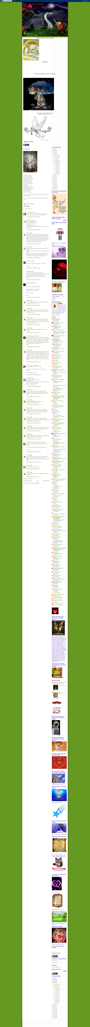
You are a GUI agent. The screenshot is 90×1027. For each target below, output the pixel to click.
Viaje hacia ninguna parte (58, 594)
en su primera (56, 967)
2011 (54, 185)
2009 (54, 188)
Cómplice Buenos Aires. (57, 553)
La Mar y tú (55, 471)
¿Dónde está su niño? (57, 495)
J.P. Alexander (30, 212)
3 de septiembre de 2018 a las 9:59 (33, 324)
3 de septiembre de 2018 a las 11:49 (33, 374)
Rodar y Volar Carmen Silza (59, 351)
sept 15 (56, 993)
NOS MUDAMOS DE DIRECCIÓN (59, 458)
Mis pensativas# (56, 352)
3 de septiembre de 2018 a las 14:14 (33, 422)
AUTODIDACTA (56, 347)
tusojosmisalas (56, 564)
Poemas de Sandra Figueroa (59, 335)
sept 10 (56, 166)
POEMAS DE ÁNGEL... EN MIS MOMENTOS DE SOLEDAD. (59, 548)
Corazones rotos (61, 685)
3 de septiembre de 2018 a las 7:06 (33, 257)
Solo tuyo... (55, 491)
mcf (54, 438)
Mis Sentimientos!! (57, 575)
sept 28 (56, 161)
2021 (54, 149)
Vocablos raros (56, 523)
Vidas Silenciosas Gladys (34, 4)
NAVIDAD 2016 (56, 455)
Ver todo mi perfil (55, 315)
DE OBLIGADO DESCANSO (58, 381)
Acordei (54, 499)
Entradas (55, 960)
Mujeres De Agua (56, 435)
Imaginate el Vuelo (56, 510)
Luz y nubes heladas (57, 428)
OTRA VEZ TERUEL (57, 345)
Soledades (55, 363)
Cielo (54, 503)
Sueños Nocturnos (57, 537)
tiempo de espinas (56, 420)
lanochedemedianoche (32, 336)
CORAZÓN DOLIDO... (57, 550)
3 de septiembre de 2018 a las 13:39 (33, 404)
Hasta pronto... (56, 487)
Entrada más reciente (27, 480)
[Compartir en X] (26, 206)
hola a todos (55, 573)
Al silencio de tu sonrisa (58, 419)
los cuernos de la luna (57, 451)
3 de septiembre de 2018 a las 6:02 (33, 243)
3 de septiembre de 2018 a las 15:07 (33, 462)
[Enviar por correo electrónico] (24, 206)
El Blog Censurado (57, 392)
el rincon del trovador (57, 589)
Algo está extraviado (57, 526)
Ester (28, 389)
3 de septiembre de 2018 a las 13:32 (33, 396)
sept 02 (56, 171)
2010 (54, 187)
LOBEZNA (29, 378)
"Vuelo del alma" (56, 592)
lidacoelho (55, 498)
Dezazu (29, 465)
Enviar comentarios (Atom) (34, 483)
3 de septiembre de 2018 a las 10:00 (33, 332)
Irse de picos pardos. (57, 439)
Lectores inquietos (57, 578)
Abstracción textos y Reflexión (59, 479)
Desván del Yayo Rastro (58, 604)
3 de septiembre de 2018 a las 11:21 (33, 346)
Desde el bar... (56, 552)
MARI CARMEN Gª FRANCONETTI (57, 340)
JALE (54, 482)
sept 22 (56, 163)
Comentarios (56, 962)
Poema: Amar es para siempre (59, 446)
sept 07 (56, 168)
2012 (54, 184)
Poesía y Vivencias (57, 431)
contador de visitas (56, 953)
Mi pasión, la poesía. (57, 354)
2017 (54, 176)
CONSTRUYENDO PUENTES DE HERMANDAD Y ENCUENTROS (59, 517)
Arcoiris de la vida (57, 427)
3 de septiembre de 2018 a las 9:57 (33, 314)
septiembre (56, 160)
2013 (54, 182)
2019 (54, 152)
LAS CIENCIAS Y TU (57, 367)
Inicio (37, 480)
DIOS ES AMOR (56, 457)
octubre (56, 158)
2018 (54, 153)
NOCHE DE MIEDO (56, 336)
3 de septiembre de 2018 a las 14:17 (33, 438)
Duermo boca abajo (57, 376)
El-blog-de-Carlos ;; (57, 534)
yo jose (54, 409)
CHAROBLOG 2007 (57, 326)
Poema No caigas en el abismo (59, 579)
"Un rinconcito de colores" (58, 422)
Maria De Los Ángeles (31, 365)
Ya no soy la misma (57, 415)
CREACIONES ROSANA (58, 597)
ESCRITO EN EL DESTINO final (59, 443)
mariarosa (29, 261)
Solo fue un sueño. (61, 693)
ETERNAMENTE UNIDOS (58, 461)
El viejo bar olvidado (57, 598)
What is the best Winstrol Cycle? (59, 385)
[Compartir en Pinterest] (29, 206)
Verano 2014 (55, 538)
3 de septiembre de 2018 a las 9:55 (33, 305)
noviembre (56, 157)
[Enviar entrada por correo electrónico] (36, 204)
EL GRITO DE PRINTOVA (58, 568)
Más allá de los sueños (58, 544)
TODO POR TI (55, 586)
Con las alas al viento (57, 600)
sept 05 (56, 169)
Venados (54, 476)
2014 (54, 180)
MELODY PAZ (56, 505)
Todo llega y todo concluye (58, 480)
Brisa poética (56, 445)
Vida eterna (55, 393)
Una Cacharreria (56, 411)
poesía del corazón (57, 362)
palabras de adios (56, 565)
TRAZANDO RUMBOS (57, 581)
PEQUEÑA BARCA (56, 327)
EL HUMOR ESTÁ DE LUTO (58, 341)
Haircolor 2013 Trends (57, 558)
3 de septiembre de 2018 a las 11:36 (33, 361)
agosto (55, 174)
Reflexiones (55, 560)
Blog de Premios (56, 692)
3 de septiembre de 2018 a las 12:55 (33, 386)
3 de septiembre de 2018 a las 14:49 (33, 451)
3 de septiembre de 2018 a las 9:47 (33, 297)
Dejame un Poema (57, 595)
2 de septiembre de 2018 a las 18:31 (33, 216)
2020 (54, 150)
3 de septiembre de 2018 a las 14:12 (33, 413)
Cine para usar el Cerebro (58, 405)
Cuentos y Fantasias (57, 529)
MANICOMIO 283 (56, 320)
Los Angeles (57, 172)
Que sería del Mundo (57, 506)
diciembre (56, 155)
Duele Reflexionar (56, 562)
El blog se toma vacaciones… (58, 348)
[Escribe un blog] (25, 206)
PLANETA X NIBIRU (57, 462)
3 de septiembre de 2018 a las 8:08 (33, 279)
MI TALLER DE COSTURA (58, 541)
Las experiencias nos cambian (59, 416)
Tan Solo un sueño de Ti (58, 509)
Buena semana (56, 323)
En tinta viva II (56, 490)
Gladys (28, 233)
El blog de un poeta (57, 454)
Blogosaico (55, 601)
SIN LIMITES (55, 582)
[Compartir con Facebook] (27, 206)
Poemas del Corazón (57, 366)
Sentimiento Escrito (57, 357)
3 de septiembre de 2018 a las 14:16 (33, 430)
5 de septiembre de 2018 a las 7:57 (33, 468)
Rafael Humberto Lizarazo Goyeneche (35, 442)
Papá (54, 412)
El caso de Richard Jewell (58, 406)
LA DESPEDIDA (56, 569)
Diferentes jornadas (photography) (57, 475)
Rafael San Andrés (57, 464)
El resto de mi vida (57, 571)
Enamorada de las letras (58, 322)
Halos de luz (55, 585)
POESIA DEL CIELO (57, 502)
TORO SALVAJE (30, 282)
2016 (54, 177)
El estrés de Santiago (57, 527)
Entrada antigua (46, 480)
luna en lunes (55, 590)
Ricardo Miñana (56, 442)
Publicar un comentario (28, 478)
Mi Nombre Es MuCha (57, 375)
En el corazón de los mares (58, 603)
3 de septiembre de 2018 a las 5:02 (33, 229)
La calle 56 (55, 483)
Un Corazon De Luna (57, 540)
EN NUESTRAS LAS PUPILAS (58, 514)
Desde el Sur (55, 360)
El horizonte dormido (57, 486)
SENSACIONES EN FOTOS (58, 396)
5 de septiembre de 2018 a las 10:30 (33, 476)
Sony (28, 247)
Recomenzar (29, 220)
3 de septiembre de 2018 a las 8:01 (33, 268)
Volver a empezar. (56, 545)
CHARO (28, 399)
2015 (54, 179)
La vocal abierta (56, 387)
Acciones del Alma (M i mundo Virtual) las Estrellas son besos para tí (59, 683)
